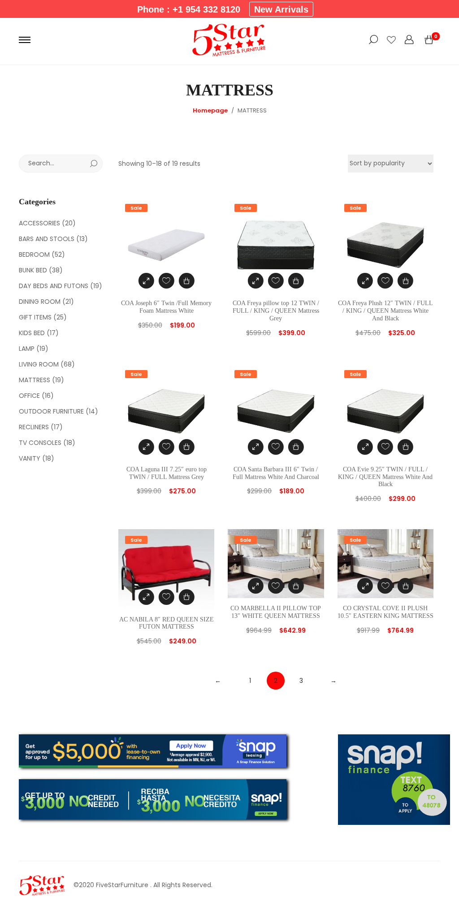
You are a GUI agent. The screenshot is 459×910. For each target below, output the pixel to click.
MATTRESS (34, 379)
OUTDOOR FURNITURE (51, 411)
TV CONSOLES (40, 442)
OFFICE (29, 395)
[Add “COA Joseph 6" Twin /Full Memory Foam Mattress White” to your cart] (187, 281)
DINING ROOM (40, 301)
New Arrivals (281, 9)
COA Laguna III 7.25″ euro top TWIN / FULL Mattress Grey (166, 473)
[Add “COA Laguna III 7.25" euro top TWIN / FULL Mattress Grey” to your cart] (187, 447)
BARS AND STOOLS (46, 238)
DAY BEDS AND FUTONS (53, 285)
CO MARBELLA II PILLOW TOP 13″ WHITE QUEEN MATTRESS (275, 612)
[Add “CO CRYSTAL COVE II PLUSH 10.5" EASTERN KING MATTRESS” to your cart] (405, 586)
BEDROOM (34, 254)
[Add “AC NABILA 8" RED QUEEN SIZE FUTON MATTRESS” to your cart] (187, 597)
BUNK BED (33, 270)
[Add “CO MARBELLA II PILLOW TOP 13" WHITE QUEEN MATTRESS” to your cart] (296, 586)
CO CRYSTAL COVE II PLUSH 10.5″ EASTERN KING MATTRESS (385, 612)
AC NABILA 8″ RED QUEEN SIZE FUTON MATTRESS (166, 623)
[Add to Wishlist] (166, 281)
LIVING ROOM (39, 364)
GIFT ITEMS (35, 317)
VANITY (29, 458)
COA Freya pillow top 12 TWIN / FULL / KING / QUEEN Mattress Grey (276, 311)
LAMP (27, 348)
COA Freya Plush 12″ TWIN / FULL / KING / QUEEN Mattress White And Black (385, 311)
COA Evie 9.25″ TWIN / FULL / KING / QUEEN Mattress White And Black (385, 477)
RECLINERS (34, 427)
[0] (428, 40)
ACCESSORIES (39, 223)
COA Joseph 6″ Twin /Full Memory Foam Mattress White (166, 307)
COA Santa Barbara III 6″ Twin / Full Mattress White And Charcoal (276, 473)
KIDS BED (32, 332)
